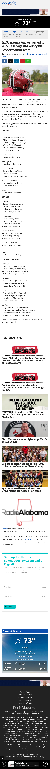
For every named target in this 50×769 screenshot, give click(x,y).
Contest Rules (25, 700)
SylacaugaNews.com (30, 539)
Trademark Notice (25, 697)
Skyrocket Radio (31, 754)
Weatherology (38, 756)
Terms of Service (25, 694)
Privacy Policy (25, 692)
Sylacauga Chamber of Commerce (20, 717)
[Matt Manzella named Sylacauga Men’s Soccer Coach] (25, 429)
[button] (45, 4)
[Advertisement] (25, 12)
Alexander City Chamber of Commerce (25, 723)
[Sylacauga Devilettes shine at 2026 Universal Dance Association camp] (25, 478)
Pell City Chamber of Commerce (30, 727)
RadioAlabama (16, 713)
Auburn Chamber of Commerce (30, 725)
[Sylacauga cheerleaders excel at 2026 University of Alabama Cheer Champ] (25, 454)
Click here (5, 528)
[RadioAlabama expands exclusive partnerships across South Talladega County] (25, 375)
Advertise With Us (25, 703)
